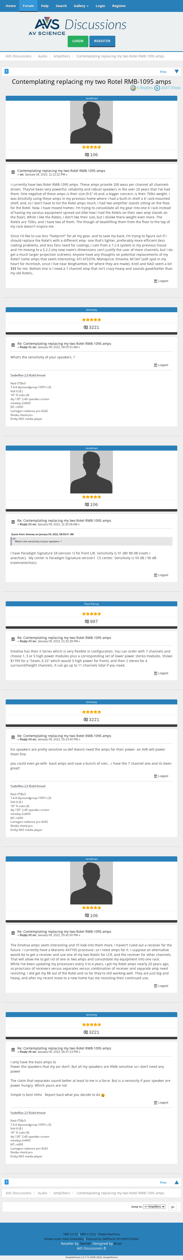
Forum (28, 6)
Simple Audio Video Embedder (64, 1239)
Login (100, 6)
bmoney (91, 310)
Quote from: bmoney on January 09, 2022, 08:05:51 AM (42, 534)
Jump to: (136, 1206)
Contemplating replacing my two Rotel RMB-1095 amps (61, 170)
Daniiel (85, 1243)
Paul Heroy (91, 604)
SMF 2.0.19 (70, 1234)
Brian (118, 1243)
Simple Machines (109, 1234)
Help (45, 6)
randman (92, 98)
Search (61, 6)
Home (11, 6)
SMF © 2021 (88, 1234)
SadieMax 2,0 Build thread (27, 375)
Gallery (80, 6)
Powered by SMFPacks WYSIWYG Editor (112, 1239)
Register (119, 6)
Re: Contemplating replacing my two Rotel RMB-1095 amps (64, 343)
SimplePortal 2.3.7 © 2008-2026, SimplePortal (92, 1257)
